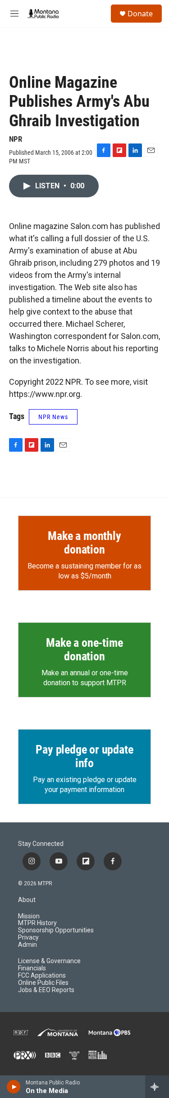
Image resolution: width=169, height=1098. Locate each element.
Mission (29, 916)
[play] (13, 1086)
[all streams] (157, 1086)
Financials (32, 968)
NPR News (53, 416)
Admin (27, 944)
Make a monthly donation (84, 542)
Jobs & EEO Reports (46, 990)
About (27, 900)
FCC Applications (42, 975)
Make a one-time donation (84, 649)
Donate (140, 14)
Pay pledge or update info (84, 756)
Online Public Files (43, 982)
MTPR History (37, 923)
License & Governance (49, 961)
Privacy (28, 937)
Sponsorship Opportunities (56, 930)
